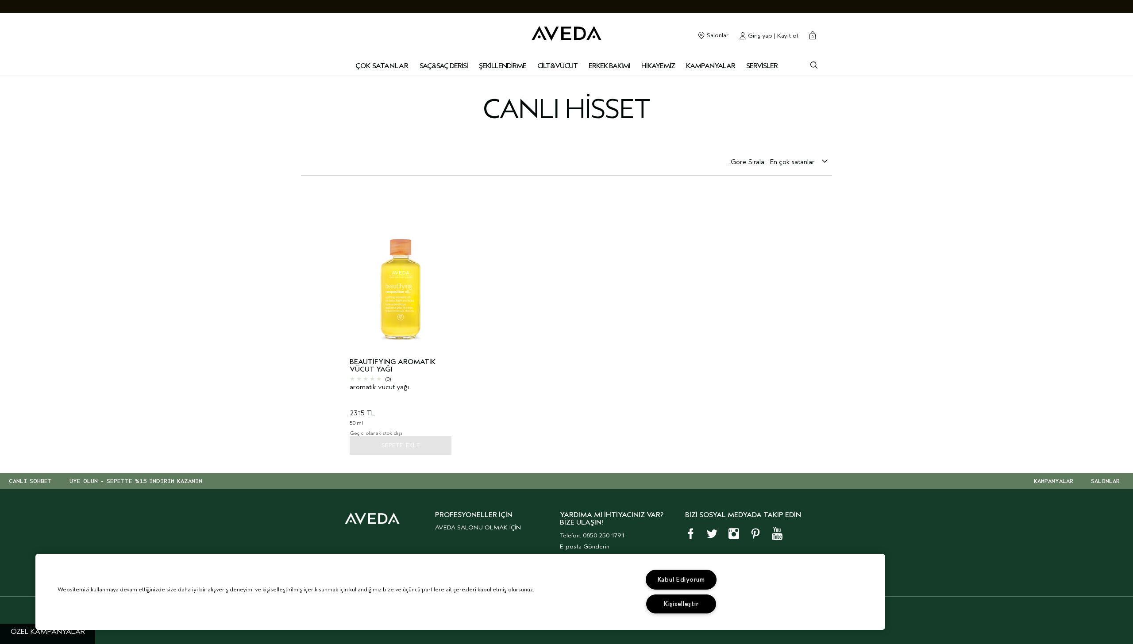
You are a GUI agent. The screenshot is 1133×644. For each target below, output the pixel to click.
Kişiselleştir (681, 604)
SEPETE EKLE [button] (401, 445)
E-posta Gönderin (584, 546)
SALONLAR (1105, 481)
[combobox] (799, 162)
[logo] (566, 31)
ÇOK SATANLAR (381, 66)
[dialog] (813, 64)
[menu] (444, 66)
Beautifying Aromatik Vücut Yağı (392, 366)
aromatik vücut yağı (379, 387)
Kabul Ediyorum (681, 579)
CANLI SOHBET (30, 481)
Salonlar (716, 35)
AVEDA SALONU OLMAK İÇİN (478, 527)
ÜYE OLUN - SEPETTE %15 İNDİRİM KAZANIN (135, 481)
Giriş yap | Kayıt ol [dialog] (772, 35)
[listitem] (400, 322)
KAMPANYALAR (1053, 481)
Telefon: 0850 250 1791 (592, 535)
